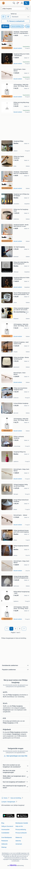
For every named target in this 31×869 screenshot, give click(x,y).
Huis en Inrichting (16, 26)
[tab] (3, 17)
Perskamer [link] (4, 841)
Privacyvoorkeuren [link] (21, 833)
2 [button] (15, 628)
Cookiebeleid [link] (5, 833)
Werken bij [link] (19, 837)
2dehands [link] (4, 844)
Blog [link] (2, 823)
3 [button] (19, 628)
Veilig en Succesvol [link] (7, 826)
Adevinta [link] (18, 841)
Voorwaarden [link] (5, 829)
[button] (18, 3)
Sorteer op (13, 13)
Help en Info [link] (19, 826)
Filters (6, 26)
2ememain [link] (19, 844)
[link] (4, 3)
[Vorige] (7, 629)
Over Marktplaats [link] (6, 837)
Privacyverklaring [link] (21, 829)
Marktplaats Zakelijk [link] (22, 823)
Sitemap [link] (3, 847)
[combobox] (13, 8)
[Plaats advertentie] (26, 3)
